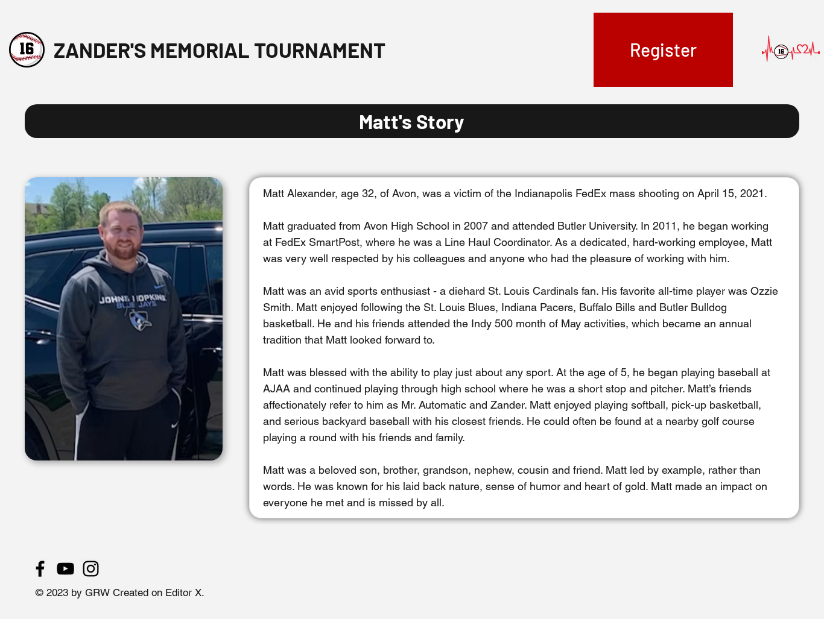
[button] (663, 50)
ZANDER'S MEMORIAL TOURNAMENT (219, 49)
